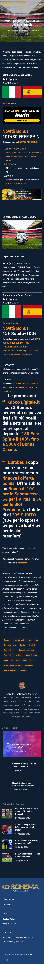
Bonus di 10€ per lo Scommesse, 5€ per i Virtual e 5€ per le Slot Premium (21, 499)
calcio (22, 645)
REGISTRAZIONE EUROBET (17, 347)
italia (6, 660)
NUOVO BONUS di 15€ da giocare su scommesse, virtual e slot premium (20, 387)
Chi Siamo (7, 905)
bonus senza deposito (21, 640)
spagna (23, 670)
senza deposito (10, 670)
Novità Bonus (15, 131)
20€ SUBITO (24, 515)
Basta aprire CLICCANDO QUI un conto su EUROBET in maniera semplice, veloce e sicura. (20, 355)
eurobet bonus (10, 650)
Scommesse (32, 14)
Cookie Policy (8, 919)
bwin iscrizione (10, 645)
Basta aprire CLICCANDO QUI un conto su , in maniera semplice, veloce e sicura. (23, 157)
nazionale (15, 660)
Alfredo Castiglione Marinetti (26, 30)
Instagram (22, 563)
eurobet (32, 645)
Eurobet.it (17, 462)
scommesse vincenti (12, 665)
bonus (8, 14)
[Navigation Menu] (40, 4)
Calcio (19, 14)
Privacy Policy (9, 924)
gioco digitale (31, 655)
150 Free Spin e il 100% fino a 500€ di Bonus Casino (20, 441)
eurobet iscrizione (26, 650)
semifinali (29, 665)
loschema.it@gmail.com (12, 941)
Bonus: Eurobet (11, 323)
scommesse (28, 660)
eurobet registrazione (13, 655)
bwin (36, 640)
